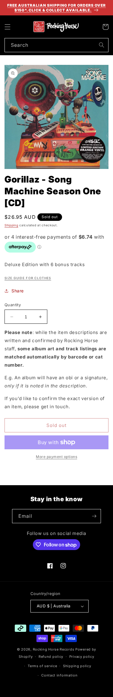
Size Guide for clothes (28, 278)
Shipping (11, 225)
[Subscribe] (94, 516)
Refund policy (51, 656)
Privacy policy (81, 656)
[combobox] (56, 45)
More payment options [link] (56, 456)
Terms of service (42, 666)
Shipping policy (77, 666)
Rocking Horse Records (53, 649)
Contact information (59, 675)
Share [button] (17, 290)
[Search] (101, 45)
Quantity (13, 304)
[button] (7, 26)
